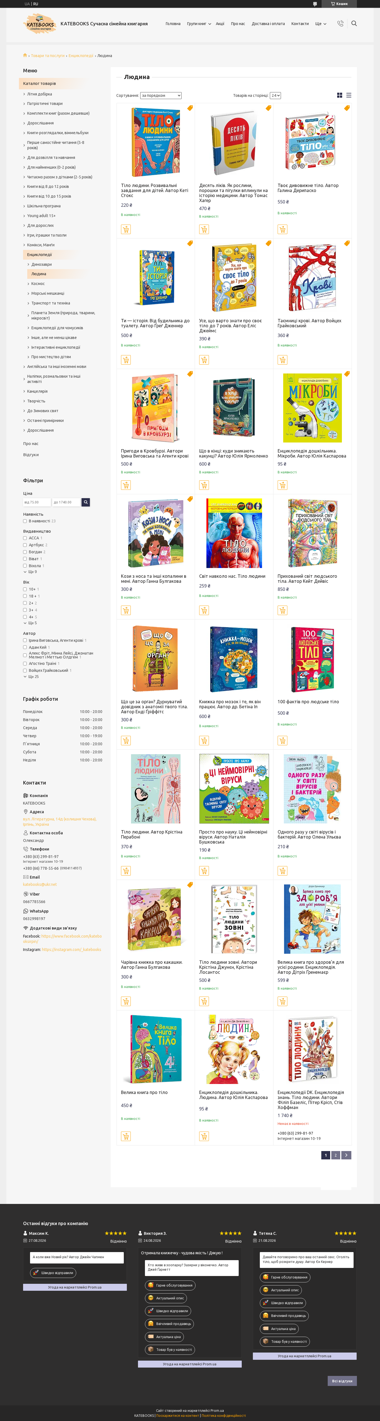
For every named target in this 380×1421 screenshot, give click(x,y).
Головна (173, 23)
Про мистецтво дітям (51, 357)
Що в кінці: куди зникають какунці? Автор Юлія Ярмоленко (233, 453)
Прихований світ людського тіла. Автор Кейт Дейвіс (307, 579)
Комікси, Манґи (41, 245)
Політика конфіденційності (224, 1415)
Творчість (36, 401)
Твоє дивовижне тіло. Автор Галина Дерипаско (308, 188)
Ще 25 (33, 677)
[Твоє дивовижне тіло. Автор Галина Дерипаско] (312, 142)
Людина (38, 274)
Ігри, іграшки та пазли (46, 235)
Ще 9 (32, 572)
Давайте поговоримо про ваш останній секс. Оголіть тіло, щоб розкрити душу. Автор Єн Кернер (306, 1259)
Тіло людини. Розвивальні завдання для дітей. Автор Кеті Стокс (154, 190)
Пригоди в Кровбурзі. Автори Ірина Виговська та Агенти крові (155, 453)
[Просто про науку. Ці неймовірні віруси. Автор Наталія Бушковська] (234, 789)
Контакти (300, 23)
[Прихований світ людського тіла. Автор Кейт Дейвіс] (312, 533)
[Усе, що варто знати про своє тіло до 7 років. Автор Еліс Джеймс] (234, 278)
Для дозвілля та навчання (51, 157)
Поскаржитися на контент (177, 1415)
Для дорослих (40, 225)
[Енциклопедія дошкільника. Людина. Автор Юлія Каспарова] (234, 1050)
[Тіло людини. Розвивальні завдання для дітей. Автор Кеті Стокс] (156, 142)
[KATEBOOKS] (39, 23)
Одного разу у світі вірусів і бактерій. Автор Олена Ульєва (309, 834)
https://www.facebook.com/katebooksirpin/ (62, 939)
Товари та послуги (48, 55)
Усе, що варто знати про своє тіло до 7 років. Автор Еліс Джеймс (230, 325)
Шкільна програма (44, 206)
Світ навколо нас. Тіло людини (232, 576)
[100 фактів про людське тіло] (312, 658)
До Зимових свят (42, 411)
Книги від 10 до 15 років (49, 196)
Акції (220, 23)
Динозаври (41, 264)
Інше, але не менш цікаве (54, 337)
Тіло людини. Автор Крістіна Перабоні (151, 834)
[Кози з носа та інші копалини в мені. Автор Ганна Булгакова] (156, 533)
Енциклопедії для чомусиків (57, 328)
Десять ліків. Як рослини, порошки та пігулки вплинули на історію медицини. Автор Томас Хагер (233, 193)
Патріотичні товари (45, 103)
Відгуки (31, 454)
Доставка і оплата (268, 23)
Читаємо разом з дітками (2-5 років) (59, 177)
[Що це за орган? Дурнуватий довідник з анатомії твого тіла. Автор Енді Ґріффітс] (156, 658)
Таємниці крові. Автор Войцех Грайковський (309, 323)
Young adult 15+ (41, 215)
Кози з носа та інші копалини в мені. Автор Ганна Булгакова (153, 579)
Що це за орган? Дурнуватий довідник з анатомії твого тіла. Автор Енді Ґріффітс (154, 706)
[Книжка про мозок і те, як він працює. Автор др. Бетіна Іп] (234, 658)
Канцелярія (37, 391)
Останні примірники (45, 420)
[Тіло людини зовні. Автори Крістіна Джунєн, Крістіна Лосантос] (234, 919)
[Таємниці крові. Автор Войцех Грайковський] (312, 278)
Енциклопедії (81, 55)
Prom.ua (217, 1410)
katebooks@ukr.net (40, 884)
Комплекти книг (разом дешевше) (58, 113)
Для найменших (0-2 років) (51, 167)
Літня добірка (39, 94)
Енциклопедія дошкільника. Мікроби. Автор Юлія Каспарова (312, 453)
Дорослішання (40, 123)
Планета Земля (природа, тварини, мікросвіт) (63, 315)
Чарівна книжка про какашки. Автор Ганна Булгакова (151, 965)
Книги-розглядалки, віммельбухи (57, 133)
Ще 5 (32, 623)
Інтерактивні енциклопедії (55, 347)
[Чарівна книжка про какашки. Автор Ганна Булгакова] (156, 919)
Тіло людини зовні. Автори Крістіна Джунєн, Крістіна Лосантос (228, 967)
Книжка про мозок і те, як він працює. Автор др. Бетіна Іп (230, 704)
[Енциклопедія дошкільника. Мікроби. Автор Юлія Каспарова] (312, 408)
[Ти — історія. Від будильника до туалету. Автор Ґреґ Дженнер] (156, 278)
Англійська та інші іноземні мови (56, 366)
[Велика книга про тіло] (156, 1050)
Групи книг (196, 23)
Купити (126, 229)
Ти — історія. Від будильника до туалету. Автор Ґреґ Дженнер (155, 323)
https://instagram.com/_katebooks (71, 949)
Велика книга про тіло (144, 1092)
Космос (38, 283)
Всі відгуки (342, 1381)
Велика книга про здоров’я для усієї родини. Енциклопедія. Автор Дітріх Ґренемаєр (311, 967)
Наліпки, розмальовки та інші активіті (53, 379)
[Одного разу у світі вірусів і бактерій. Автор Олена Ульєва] (312, 789)
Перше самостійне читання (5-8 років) (55, 145)
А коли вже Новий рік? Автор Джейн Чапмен (68, 1257)
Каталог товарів (39, 83)
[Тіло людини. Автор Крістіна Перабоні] (156, 789)
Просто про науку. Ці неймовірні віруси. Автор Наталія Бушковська (233, 836)
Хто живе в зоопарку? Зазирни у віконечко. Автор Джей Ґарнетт (188, 1267)
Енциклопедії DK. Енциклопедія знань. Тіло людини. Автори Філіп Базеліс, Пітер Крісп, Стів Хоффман (311, 1100)
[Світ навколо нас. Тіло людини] (234, 533)
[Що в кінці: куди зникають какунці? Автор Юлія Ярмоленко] (234, 408)
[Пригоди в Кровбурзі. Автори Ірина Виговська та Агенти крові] (156, 408)
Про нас (238, 23)
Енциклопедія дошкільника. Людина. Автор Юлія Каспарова (233, 1095)
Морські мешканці (47, 293)
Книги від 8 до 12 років (48, 186)
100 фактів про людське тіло (308, 701)
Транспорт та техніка (50, 303)
